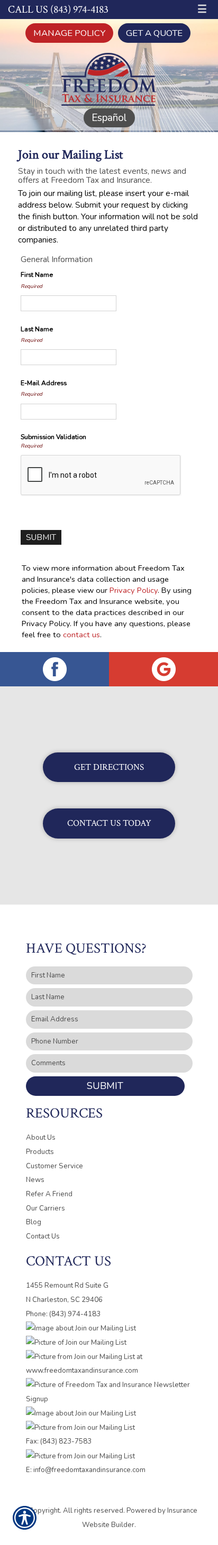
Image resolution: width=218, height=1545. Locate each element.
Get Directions (109, 767)
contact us (81, 634)
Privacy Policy (134, 590)
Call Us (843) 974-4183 (58, 9)
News (35, 1180)
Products (40, 1152)
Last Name (37, 329)
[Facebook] (54, 669)
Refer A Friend (49, 1194)
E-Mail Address (44, 383)
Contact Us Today (109, 823)
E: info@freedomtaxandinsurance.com (86, 1470)
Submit (105, 1085)
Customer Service (54, 1166)
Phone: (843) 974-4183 (63, 1314)
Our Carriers (45, 1208)
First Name (37, 275)
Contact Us (43, 1236)
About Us (41, 1137)
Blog (33, 1222)
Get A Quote (154, 33)
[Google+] (163, 669)
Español (109, 118)
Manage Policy (69, 33)
